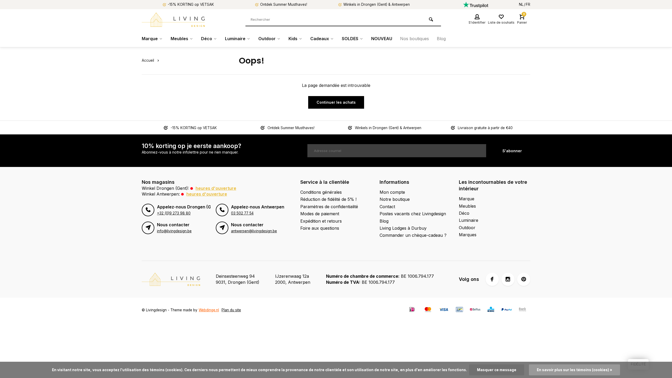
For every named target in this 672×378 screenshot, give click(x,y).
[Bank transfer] (522, 310)
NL (521, 4)
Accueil (148, 60)
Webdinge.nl (209, 310)
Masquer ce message (496, 370)
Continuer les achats (336, 102)
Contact (387, 206)
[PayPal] (506, 310)
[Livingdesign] (173, 20)
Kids (292, 38)
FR (528, 4)
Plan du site (231, 310)
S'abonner (512, 151)
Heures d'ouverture (216, 188)
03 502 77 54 (242, 213)
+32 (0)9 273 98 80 (174, 213)
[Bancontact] (459, 310)
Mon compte (392, 192)
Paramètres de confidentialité (329, 206)
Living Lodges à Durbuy (403, 228)
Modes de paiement (319, 213)
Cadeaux (319, 38)
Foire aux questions (319, 228)
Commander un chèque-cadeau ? (413, 235)
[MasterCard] (427, 310)
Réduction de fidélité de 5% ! (328, 199)
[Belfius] (475, 310)
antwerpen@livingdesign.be (254, 231)
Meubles (179, 38)
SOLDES (350, 38)
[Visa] (443, 310)
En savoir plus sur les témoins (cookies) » (574, 370)
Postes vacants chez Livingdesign (413, 213)
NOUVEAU (381, 38)
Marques (467, 234)
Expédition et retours (321, 221)
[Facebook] (492, 279)
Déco (206, 38)
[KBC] (490, 310)
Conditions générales (321, 192)
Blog (441, 38)
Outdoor (267, 38)
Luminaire (235, 38)
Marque (150, 38)
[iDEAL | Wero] (412, 310)
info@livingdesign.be (174, 231)
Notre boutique (395, 199)
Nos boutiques (414, 38)
